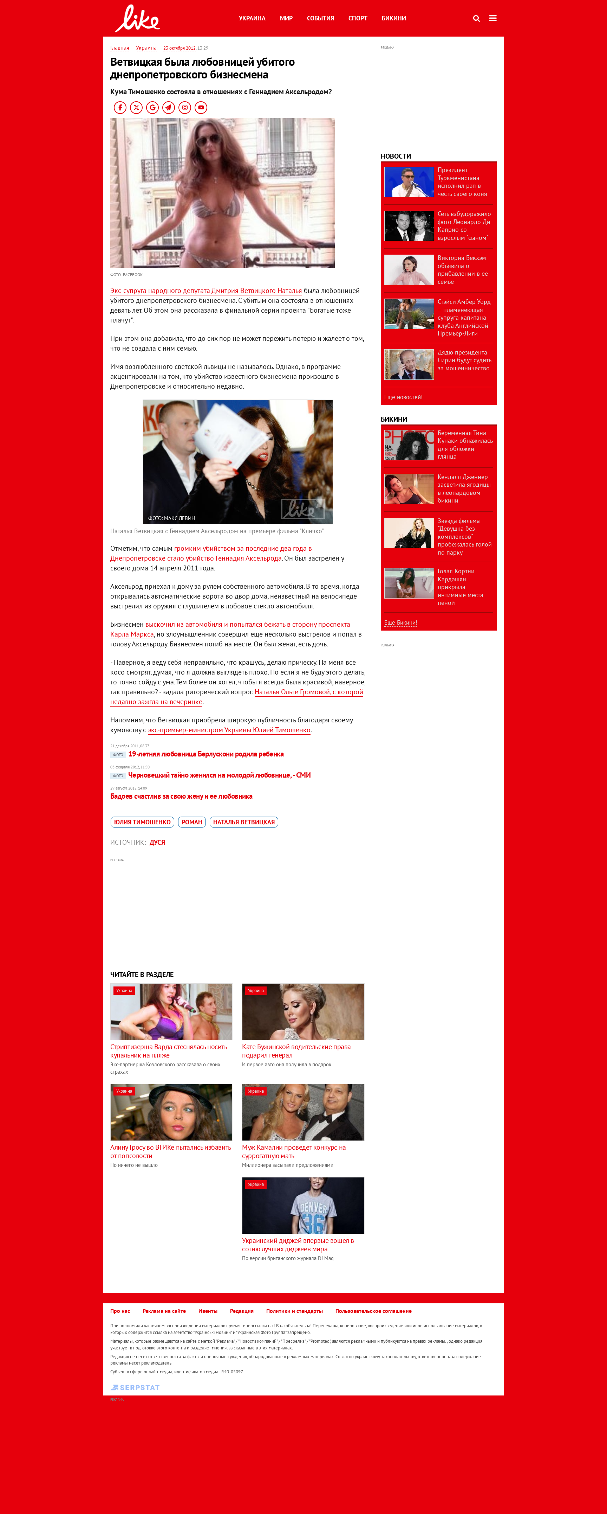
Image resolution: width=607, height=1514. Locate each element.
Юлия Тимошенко (142, 822)
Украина (252, 18)
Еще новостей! (403, 397)
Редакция (242, 1310)
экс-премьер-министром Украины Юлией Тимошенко (229, 729)
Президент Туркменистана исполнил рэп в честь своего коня (462, 182)
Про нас (120, 1310)
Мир (286, 18)
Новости (396, 156)
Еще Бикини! (400, 622)
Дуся (157, 842)
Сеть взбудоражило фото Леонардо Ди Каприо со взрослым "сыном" (464, 226)
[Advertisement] (237, 913)
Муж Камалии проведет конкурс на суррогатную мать (294, 1151)
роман (192, 822)
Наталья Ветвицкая (244, 822)
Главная (119, 47)
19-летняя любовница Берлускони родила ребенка (198, 754)
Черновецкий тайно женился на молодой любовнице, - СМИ (212, 775)
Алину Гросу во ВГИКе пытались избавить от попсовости (170, 1151)
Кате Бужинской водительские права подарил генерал (296, 1051)
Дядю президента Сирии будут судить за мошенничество (464, 360)
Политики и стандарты (294, 1310)
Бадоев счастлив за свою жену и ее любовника (181, 796)
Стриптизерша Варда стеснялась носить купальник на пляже (168, 1051)
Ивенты (207, 1310)
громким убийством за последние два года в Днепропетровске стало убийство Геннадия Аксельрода (211, 553)
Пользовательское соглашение (373, 1310)
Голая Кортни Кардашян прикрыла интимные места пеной (460, 587)
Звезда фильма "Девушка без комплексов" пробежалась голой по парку (465, 536)
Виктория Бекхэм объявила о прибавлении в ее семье (463, 270)
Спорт (357, 18)
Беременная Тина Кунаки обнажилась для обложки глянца (465, 445)
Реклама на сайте (164, 1310)
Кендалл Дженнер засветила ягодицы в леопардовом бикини (464, 489)
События (320, 18)
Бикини (394, 18)
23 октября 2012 (179, 48)
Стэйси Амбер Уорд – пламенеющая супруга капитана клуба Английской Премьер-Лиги (464, 317)
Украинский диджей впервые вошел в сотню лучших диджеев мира (298, 1244)
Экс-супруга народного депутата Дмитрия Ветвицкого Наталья (206, 290)
